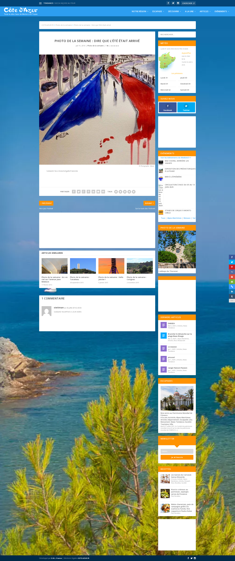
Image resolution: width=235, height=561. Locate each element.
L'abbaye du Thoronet (168, 271)
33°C (173, 60)
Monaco (187, 218)
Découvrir (173, 11)
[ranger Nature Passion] (164, 369)
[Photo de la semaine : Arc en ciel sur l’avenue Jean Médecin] (55, 266)
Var (194, 218)
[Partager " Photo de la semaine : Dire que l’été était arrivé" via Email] (98, 191)
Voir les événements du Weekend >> (176, 157)
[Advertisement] (97, 230)
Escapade (157, 11)
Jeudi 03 (183, 78)
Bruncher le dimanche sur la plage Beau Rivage (180, 335)
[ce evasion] (164, 348)
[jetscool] (164, 359)
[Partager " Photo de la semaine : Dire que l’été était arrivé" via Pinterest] (88, 191)
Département (173, 420)
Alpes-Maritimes (174, 218)
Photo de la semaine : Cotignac (137, 278)
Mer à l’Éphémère (173, 177)
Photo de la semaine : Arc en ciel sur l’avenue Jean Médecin (55, 279)
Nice (175, 340)
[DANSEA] (164, 325)
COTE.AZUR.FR (83, 558)
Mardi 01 (164, 84)
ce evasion (172, 347)
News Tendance (177, 422)
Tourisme (165, 424)
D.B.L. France (56, 558)
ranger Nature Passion (177, 368)
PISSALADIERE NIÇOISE (63, 3)
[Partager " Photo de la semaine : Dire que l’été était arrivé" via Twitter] (78, 191)
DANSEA (171, 323)
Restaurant (181, 340)
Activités (172, 417)
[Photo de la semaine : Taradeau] (83, 266)
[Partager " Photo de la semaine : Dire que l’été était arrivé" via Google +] (83, 191)
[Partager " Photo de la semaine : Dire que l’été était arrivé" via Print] (103, 191)
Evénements (221, 11)
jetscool (171, 357)
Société (188, 422)
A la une (189, 11)
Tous (163, 218)
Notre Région (139, 11)
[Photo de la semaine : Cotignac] (140, 266)
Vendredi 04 (185, 84)
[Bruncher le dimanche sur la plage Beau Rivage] (164, 336)
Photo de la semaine (95, 45)
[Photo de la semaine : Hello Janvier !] (111, 266)
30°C (166, 58)
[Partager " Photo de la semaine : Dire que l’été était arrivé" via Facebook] (73, 191)
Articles (204, 11)
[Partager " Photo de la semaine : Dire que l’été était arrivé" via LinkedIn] (93, 191)
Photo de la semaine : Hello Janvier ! (110, 278)
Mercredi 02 (165, 90)
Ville (171, 424)
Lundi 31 (164, 78)
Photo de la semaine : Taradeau (80, 278)
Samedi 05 (184, 90)
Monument (165, 422)
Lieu (190, 420)
